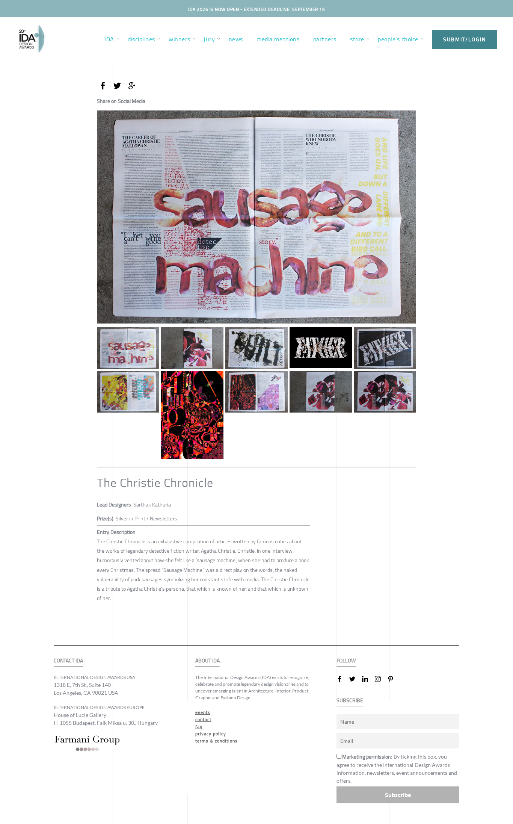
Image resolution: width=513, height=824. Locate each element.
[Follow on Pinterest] (394, 679)
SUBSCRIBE (349, 701)
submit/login (464, 39)
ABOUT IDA (207, 661)
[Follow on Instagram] (381, 679)
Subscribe (398, 795)
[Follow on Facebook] (342, 679)
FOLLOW (346, 661)
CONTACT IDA (68, 661)
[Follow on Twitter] (355, 679)
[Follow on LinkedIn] (368, 679)
